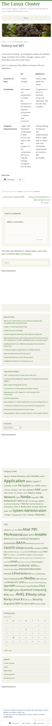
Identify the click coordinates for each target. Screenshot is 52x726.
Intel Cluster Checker (24, 562)
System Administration (29, 510)
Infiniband (30, 490)
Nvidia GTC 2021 (29, 582)
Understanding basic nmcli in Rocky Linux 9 (18, 357)
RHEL (7, 594)
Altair (20, 529)
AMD (28, 476)
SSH (10, 511)
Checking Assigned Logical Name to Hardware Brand (22, 350)
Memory (34, 574)
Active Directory (18, 476)
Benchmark (30, 543)
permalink (36, 191)
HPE (20, 490)
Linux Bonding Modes (11, 398)
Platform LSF (22, 501)
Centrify (7, 485)
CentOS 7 (37, 481)
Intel (37, 489)
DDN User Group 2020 (20, 552)
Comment (39, 239)
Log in (6, 667)
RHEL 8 (17, 507)
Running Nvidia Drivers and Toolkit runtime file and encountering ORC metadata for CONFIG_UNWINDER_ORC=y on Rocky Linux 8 (26, 339)
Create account (9, 663)
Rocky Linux (26, 506)
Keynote (23, 568)
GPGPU (43, 486)
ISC (15, 493)
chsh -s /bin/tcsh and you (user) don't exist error (20, 375)
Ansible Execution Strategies (13, 331)
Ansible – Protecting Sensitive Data (15, 327)
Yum (43, 603)
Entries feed (8, 671)
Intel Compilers (37, 562)
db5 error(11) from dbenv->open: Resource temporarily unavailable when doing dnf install (23, 322)
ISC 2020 (31, 565)
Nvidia (25, 496)
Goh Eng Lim (12, 555)
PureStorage (33, 501)
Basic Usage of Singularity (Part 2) (15, 385)
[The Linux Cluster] (26, 36)
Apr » (10, 651)
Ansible (35, 476)
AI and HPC (13, 530)
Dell (29, 552)
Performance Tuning (22, 586)
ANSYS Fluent (15, 539)
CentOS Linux (14, 547)
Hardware (14, 490)
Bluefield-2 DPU (39, 543)
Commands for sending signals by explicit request (21, 389)
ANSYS (42, 476)
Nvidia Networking (40, 582)
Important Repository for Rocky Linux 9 (17, 354)
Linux (25, 493)
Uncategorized (16, 515)
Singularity (9, 603)
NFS (18, 497)
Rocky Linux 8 (13, 599)
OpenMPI (35, 497)
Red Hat (25, 503)
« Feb (5, 651)
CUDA (14, 485)
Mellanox (31, 493)
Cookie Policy (8, 717)
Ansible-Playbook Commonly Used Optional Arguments (23, 334)
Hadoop (20, 191)
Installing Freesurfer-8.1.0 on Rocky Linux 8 (18, 361)
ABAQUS (7, 476)
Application (14, 480)
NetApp (38, 493)
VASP (25, 515)
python (41, 501)
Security (35, 507)
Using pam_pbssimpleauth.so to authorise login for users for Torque (39, 200)
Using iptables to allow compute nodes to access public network (26, 413)
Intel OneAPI (8, 493)
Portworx (35, 586)
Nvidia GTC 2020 (15, 582)
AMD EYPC (28, 534)
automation (10, 543)
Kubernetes (34, 568)
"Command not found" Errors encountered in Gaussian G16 (24, 406)
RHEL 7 (13, 595)
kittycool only (21, 42)
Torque (7, 515)
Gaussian (40, 552)
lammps (20, 493)
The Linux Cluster (21, 4)
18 (13, 637)
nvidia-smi (39, 579)
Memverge (41, 574)
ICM (9, 562)
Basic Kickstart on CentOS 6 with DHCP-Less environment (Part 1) (26, 402)
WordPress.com (9, 678)
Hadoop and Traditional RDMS (13, 197)
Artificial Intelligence (30, 538)
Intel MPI (44, 490)
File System (24, 485)
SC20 (25, 599)
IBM (24, 490)
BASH (29, 481)
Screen (30, 600)
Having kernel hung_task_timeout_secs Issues (19, 409)
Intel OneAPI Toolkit (15, 565)
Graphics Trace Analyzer (34, 555)
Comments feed (9, 674)
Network (9, 497)
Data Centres (8, 552)
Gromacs (7, 490)
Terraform (25, 603)
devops (34, 552)
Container (37, 548)
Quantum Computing (11, 504)
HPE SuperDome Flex (29, 558)
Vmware (30, 515)
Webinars (40, 514)
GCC (32, 486)
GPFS (37, 485)
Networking (14, 579)
